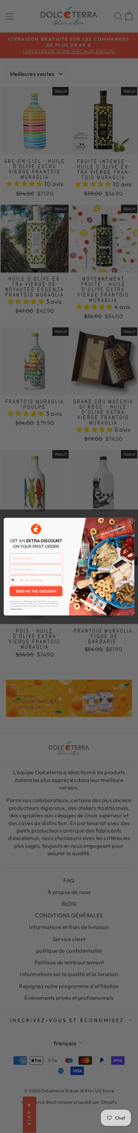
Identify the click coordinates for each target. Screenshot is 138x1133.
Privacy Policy (16, 608)
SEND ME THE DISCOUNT (36, 591)
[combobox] (16, 580)
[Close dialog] (130, 521)
